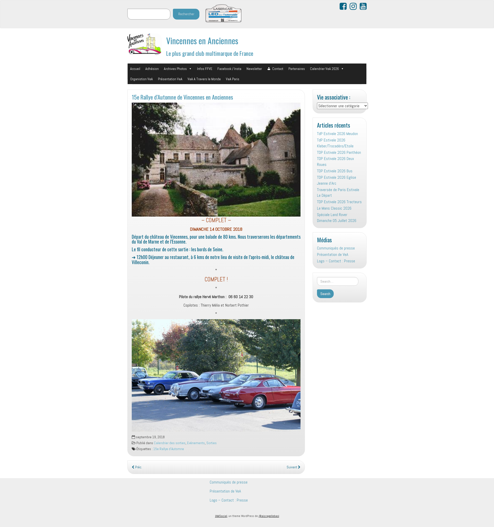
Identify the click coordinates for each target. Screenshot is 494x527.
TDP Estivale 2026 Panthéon (339, 152)
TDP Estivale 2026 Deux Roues (335, 161)
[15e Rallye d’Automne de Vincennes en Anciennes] (216, 160)
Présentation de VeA (332, 254)
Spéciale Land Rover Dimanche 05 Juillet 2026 (336, 217)
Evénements (196, 443)
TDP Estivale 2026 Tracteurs (339, 201)
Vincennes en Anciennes (202, 40)
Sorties (211, 443)
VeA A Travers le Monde (204, 79)
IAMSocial (221, 516)
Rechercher (186, 14)
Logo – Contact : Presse (336, 261)
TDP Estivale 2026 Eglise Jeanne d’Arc (336, 180)
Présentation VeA (170, 79)
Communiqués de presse (336, 248)
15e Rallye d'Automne (168, 449)
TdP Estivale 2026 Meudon (337, 133)
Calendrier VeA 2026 (324, 68)
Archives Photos (175, 68)
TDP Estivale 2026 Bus (334, 171)
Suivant (292, 467)
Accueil (135, 68)
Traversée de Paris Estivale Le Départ (338, 192)
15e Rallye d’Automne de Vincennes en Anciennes (182, 97)
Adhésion (152, 68)
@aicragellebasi (269, 516)
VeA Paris (232, 79)
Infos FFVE (204, 68)
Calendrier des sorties (170, 443)
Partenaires (296, 68)
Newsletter (254, 68)
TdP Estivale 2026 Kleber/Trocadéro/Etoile (335, 143)
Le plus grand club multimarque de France (209, 53)
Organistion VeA (141, 79)
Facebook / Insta (229, 68)
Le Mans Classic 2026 (334, 208)
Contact (277, 68)
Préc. (138, 467)
